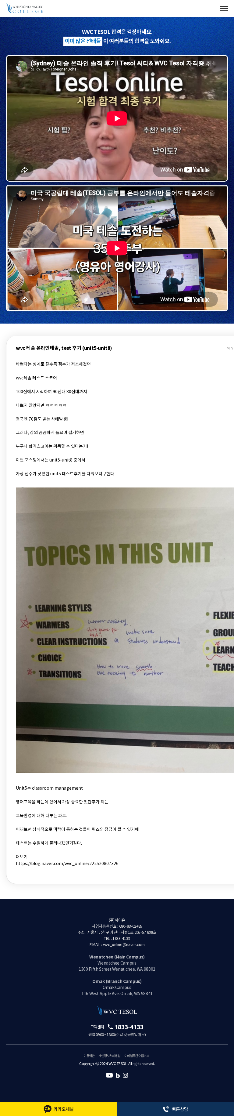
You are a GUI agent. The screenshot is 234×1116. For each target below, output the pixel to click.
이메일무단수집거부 (136, 1056)
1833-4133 (129, 1027)
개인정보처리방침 (109, 1056)
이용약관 (88, 1056)
